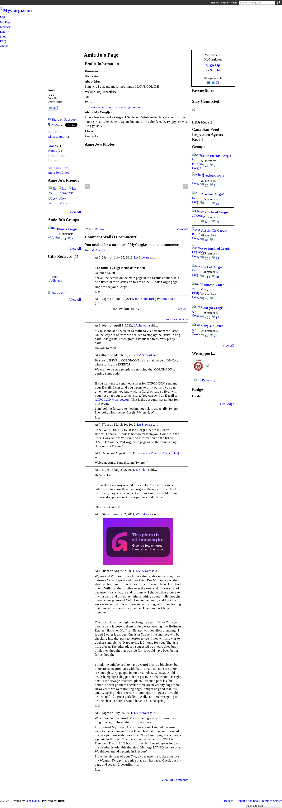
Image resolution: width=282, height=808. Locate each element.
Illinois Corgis (67, 229)
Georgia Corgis (212, 308)
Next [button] (185, 186)
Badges (228, 800)
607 (208, 222)
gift (97, 303)
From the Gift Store (176, 319)
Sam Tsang (32, 800)
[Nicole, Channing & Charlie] (53, 191)
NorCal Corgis (211, 267)
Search (278, 2)
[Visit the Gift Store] (182, 309)
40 (217, 204)
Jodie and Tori (55, 282)
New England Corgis (215, 248)
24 (217, 258)
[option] (136, 186)
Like (54, 108)
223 (64, 239)
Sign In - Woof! (229, 2)
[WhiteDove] (63, 201)
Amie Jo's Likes (58, 172)
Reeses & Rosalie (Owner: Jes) (158, 453)
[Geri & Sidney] (53, 201)
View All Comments (174, 780)
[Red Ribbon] (56, 267)
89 (207, 335)
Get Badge (227, 404)
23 (207, 165)
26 (207, 185)
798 (208, 204)
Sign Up (215, 2)
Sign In (215, 70)
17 (217, 317)
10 (217, 277)
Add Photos (96, 229)
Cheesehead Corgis (214, 212)
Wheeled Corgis (212, 175)
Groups (53, 146)
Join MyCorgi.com (97, 250)
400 (208, 317)
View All (75, 212)
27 (73, 239)
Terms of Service (271, 800)
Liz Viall (142, 470)
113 (208, 277)
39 (217, 222)
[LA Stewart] (63, 191)
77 (207, 299)
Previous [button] (87, 186)
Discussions (56, 136)
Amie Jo (167, 299)
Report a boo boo (247, 800)
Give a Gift (59, 293)
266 (208, 258)
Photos (52, 150)
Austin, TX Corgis (214, 230)
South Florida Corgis (216, 156)
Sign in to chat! (255, 806)
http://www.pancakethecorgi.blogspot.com (113, 107)
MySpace (58, 125)
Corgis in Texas (212, 326)
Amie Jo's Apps (58, 168)
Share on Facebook (65, 119)
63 (207, 240)
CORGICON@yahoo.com (112, 399)
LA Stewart (141, 257)
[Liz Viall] (73, 191)
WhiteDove (143, 514)
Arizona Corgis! (212, 194)
